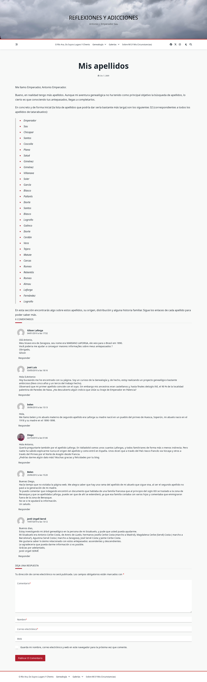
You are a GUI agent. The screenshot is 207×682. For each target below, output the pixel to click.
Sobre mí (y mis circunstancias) (137, 44)
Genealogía (98, 44)
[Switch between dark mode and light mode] (186, 44)
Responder (24, 357)
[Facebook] (171, 44)
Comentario (24, 583)
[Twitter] (175, 44)
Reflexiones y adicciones (103, 17)
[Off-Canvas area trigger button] (16, 44)
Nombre (22, 619)
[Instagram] (180, 44)
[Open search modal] (191, 44)
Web (19, 638)
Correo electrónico (27, 629)
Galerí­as (112, 44)
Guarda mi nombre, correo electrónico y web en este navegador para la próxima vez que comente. (73, 647)
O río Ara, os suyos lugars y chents (72, 44)
